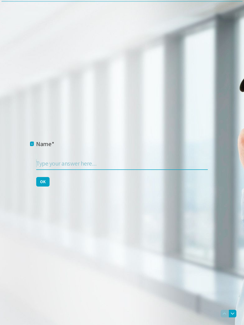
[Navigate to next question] (232, 313)
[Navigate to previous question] (224, 313)
